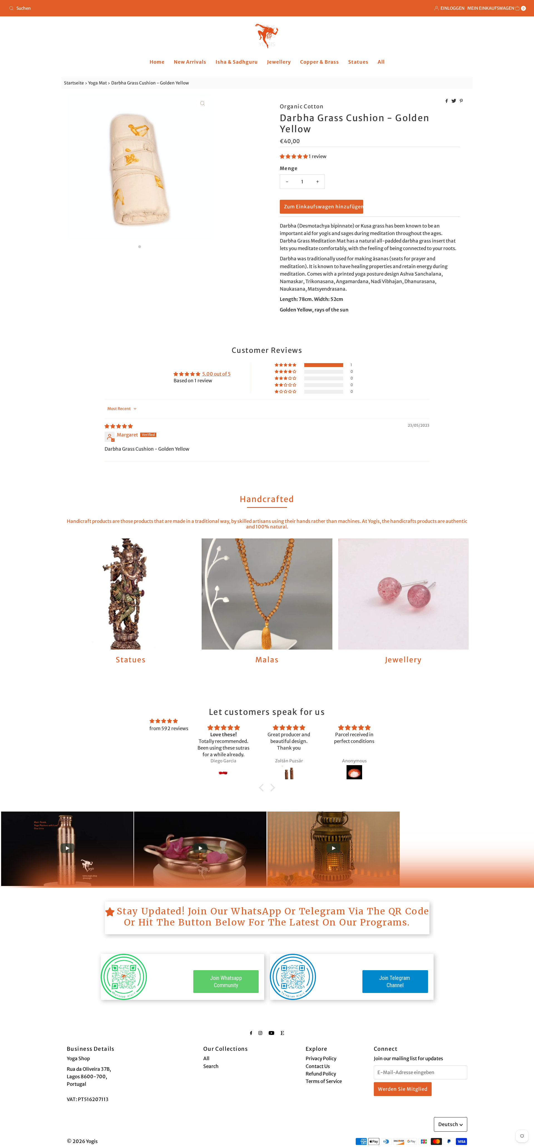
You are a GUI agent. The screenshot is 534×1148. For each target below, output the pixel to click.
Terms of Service (324, 1081)
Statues (358, 62)
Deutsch (448, 1124)
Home (157, 62)
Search (211, 1066)
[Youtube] (271, 1033)
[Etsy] (282, 1033)
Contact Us (318, 1066)
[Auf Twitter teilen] (454, 101)
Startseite (74, 83)
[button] (294, 156)
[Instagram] (260, 1033)
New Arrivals (190, 62)
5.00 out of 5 (216, 374)
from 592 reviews (168, 728)
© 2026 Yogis (82, 1141)
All (381, 62)
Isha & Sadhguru (237, 62)
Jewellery (279, 62)
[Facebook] (251, 1033)
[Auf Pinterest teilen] (461, 101)
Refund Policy (321, 1074)
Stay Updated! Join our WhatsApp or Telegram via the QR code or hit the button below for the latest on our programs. (273, 917)
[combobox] (136, 8)
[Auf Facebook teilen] (447, 101)
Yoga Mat (97, 83)
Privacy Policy (321, 1058)
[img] (119, 426)
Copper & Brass (319, 62)
